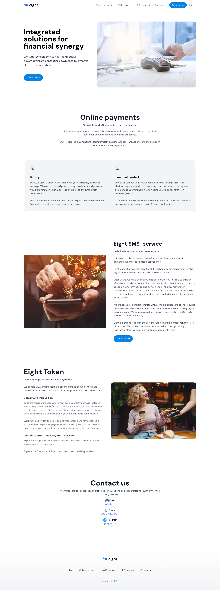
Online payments (88, 570)
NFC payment (128, 570)
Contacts (145, 570)
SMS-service (109, 570)
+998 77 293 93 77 (110, 513)
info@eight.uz (110, 504)
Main (71, 570)
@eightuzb (110, 523)
